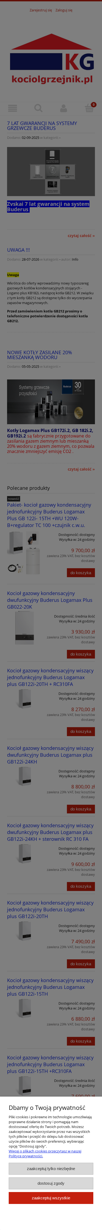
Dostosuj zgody (51, 1183)
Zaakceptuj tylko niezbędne (51, 1168)
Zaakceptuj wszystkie (51, 1198)
